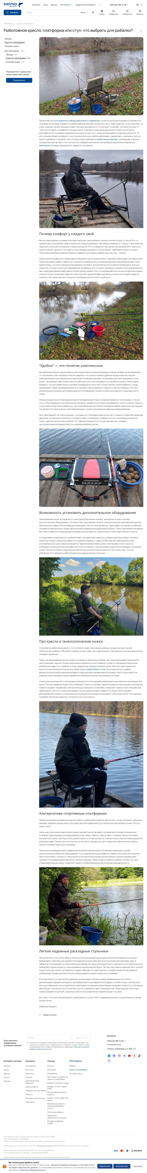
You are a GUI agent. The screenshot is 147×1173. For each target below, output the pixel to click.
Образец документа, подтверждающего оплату (56, 1106)
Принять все (105, 1166)
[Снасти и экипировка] (15, 23)
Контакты (29, 1069)
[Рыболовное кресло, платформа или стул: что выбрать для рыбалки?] (91, 76)
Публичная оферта (55, 1112)
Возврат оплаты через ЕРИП (56, 1087)
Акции (6, 1069)
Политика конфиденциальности (33, 1170)
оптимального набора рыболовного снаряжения (77, 120)
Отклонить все (122, 1166)
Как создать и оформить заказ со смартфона (57, 1078)
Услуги (7, 1077)
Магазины (29, 1073)
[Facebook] (114, 1055)
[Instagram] (119, 1055)
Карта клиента (31, 1087)
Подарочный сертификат (36, 1090)
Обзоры (8, 38)
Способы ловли (12, 46)
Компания (30, 1061)
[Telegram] (124, 1055)
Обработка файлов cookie (55, 1122)
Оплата (50, 1066)
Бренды (7, 1073)
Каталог (7, 1066)
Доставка (51, 1069)
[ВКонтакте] (109, 1055)
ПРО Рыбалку (75, 1061)
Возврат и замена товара (58, 1083)
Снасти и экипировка (15, 42)
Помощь (51, 1061)
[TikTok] (139, 1055)
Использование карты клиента (56, 1093)
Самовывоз (52, 1073)
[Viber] (109, 1061)
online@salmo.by (114, 1044)
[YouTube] (129, 1055)
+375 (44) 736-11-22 (117, 5)
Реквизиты (30, 1102)
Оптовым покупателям (35, 1098)
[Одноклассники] (134, 1055)
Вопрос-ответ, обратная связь (57, 1099)
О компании (30, 1066)
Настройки (138, 1166)
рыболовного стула (96, 669)
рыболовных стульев (48, 145)
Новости (29, 1094)
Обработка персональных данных (57, 1116)
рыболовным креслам (108, 139)
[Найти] (93, 12)
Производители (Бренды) (32, 1081)
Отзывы (7, 1081)
